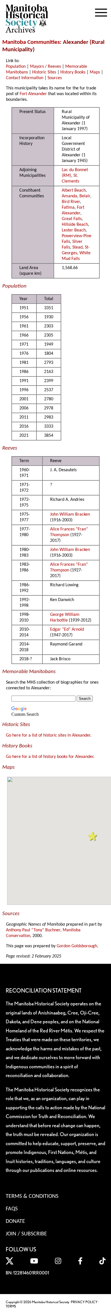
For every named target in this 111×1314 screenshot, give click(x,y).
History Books (72, 72)
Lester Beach (74, 230)
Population (16, 66)
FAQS (12, 1209)
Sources (55, 78)
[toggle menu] (101, 11)
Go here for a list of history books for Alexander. (50, 757)
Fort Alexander (33, 94)
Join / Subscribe (26, 1234)
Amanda (69, 196)
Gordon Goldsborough (77, 946)
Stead (77, 247)
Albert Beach (74, 190)
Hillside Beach (75, 224)
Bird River (71, 202)
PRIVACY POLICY (84, 1302)
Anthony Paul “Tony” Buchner (33, 930)
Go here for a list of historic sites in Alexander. (48, 735)
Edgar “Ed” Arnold (67, 629)
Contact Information (24, 78)
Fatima (68, 207)
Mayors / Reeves (45, 66)
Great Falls (72, 219)
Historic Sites (44, 72)
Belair (84, 196)
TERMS (11, 1306)
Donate (15, 1221)
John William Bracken (70, 514)
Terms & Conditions (32, 1196)
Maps (95, 72)
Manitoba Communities (31, 42)
